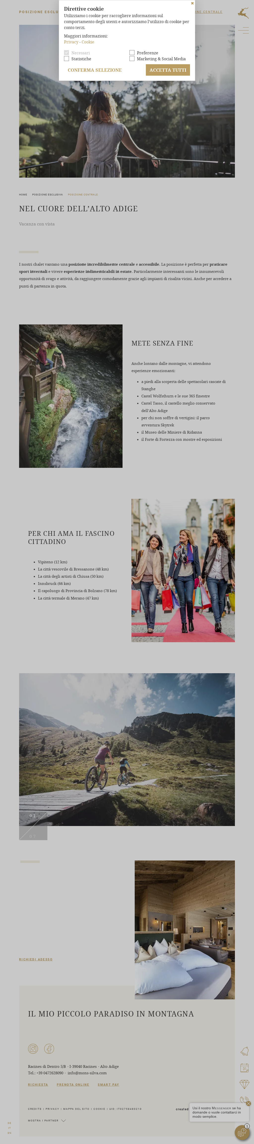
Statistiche (81, 58)
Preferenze (147, 52)
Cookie (88, 41)
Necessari (80, 52)
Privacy (71, 41)
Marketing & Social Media (161, 58)
